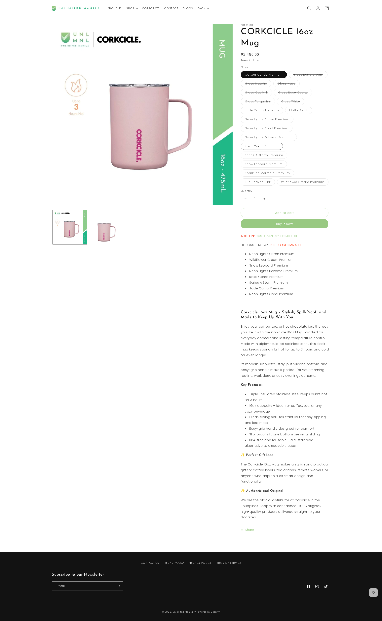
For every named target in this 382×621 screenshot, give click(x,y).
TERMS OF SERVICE (228, 563)
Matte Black (300, 111)
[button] (131, 8)
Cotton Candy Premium (264, 75)
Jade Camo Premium (264, 111)
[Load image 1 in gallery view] (70, 227)
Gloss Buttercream (310, 75)
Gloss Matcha (258, 84)
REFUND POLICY (174, 563)
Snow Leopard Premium (266, 165)
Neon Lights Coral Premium (268, 129)
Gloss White (292, 102)
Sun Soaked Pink (260, 183)
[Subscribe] (118, 586)
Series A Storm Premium (266, 156)
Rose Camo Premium (262, 146)
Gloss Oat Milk (258, 93)
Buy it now (284, 224)
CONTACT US (150, 563)
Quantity (246, 191)
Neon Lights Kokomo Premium (271, 138)
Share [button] (249, 530)
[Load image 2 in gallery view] (106, 227)
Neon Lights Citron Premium (269, 120)
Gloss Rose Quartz (295, 93)
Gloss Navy (289, 84)
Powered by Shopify (208, 611)
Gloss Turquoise (260, 102)
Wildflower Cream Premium (304, 183)
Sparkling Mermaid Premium (269, 174)
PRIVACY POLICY (200, 563)
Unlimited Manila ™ (184, 611)
